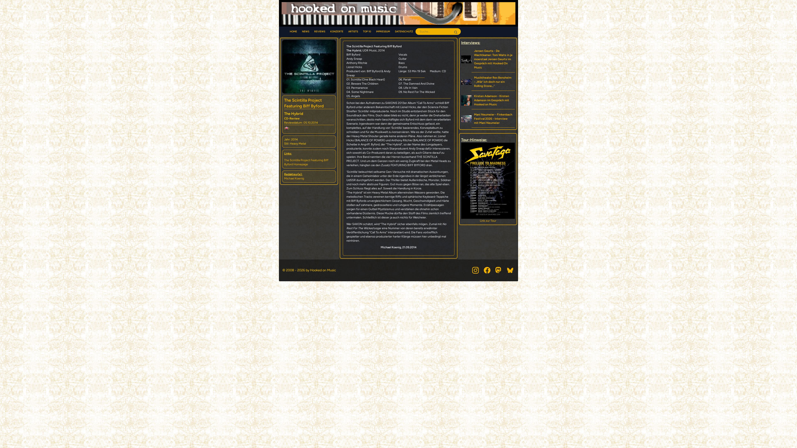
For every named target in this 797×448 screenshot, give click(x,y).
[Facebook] (487, 270)
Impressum (383, 31)
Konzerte (336, 31)
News (305, 31)
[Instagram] (475, 270)
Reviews (319, 31)
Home (293, 31)
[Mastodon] (499, 270)
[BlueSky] (510, 270)
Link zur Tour (488, 221)
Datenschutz (404, 31)
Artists (353, 31)
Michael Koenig (294, 178)
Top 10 (367, 31)
